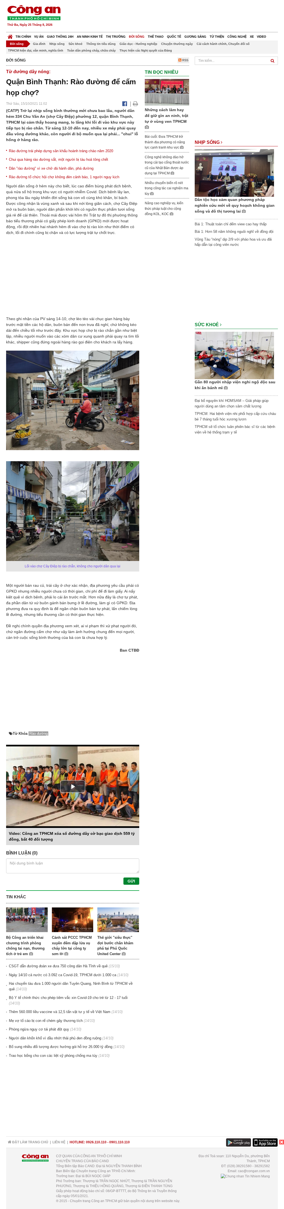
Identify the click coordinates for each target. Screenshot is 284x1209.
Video (261, 36)
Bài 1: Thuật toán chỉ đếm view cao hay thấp (231, 224)
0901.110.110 (119, 1142)
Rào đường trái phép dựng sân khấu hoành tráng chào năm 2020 (61, 151)
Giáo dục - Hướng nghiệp (138, 43)
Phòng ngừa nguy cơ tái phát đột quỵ (39, 1029)
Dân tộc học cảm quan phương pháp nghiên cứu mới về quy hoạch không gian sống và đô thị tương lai (235, 205)
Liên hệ (58, 1142)
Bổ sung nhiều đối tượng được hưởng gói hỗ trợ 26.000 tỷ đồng (60, 1047)
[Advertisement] (177, 16)
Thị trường (116, 36)
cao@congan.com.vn (254, 1171)
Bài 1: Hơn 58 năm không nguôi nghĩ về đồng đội (234, 231)
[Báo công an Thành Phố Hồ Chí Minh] (34, 12)
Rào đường (38, 733)
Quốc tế (174, 36)
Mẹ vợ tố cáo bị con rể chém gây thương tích (46, 1021)
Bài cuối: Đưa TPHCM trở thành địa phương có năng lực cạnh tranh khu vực (165, 142)
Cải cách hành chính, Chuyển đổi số (223, 43)
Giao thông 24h (60, 36)
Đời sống (136, 36)
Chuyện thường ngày (177, 43)
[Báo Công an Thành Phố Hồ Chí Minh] (10, 35)
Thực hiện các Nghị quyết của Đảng (146, 50)
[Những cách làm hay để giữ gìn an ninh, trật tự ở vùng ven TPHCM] (167, 92)
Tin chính (23, 36)
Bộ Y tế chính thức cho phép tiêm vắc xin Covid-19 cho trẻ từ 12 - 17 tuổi (68, 998)
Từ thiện (217, 36)
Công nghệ (237, 36)
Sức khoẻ (75, 43)
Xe (252, 36)
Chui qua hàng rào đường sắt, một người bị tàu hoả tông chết (58, 159)
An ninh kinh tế (90, 36)
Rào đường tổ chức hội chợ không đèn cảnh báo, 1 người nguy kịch (64, 177)
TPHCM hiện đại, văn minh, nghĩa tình (35, 50)
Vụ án (39, 36)
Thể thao (156, 36)
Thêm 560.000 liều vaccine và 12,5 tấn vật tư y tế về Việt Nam (59, 1012)
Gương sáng (195, 36)
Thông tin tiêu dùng (101, 43)
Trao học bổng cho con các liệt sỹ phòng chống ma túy (53, 1056)
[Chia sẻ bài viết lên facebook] (124, 104)
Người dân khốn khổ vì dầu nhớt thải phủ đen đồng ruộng (55, 1038)
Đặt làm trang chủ (29, 1142)
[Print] (135, 104)
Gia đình (39, 43)
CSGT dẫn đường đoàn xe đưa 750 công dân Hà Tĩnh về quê (58, 966)
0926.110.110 (96, 1142)
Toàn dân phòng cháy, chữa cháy (91, 50)
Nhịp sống (57, 43)
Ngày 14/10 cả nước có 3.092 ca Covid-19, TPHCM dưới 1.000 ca (62, 975)
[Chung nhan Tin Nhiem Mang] (245, 1176)
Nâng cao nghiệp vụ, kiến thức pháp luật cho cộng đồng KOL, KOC (164, 208)
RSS (184, 60)
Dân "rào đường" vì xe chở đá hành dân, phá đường (51, 168)
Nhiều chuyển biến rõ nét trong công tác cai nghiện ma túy (166, 188)
